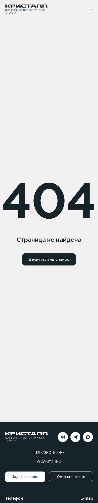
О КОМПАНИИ (49, 462)
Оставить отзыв (71, 477)
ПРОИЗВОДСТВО (49, 453)
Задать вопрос (25, 477)
